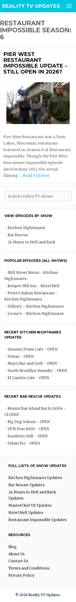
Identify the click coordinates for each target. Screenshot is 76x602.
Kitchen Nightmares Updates (35, 477)
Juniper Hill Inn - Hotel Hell (33, 286)
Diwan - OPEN (21, 356)
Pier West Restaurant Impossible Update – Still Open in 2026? (35, 63)
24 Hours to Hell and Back (31, 242)
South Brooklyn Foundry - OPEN (37, 370)
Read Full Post (36, 175)
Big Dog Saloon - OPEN (29, 421)
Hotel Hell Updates (25, 512)
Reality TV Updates (31, 6)
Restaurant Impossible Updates (37, 519)
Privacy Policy (21, 575)
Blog (12, 547)
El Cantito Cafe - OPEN (28, 377)
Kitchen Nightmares (26, 227)
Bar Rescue (18, 235)
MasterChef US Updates (30, 505)
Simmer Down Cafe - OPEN (32, 349)
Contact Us (18, 561)
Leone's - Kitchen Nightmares (36, 313)
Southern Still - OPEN (28, 436)
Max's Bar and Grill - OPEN (32, 363)
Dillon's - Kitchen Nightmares (36, 306)
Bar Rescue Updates (26, 485)
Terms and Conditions (28, 568)
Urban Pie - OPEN (24, 443)
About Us (16, 554)
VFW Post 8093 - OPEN (28, 429)
